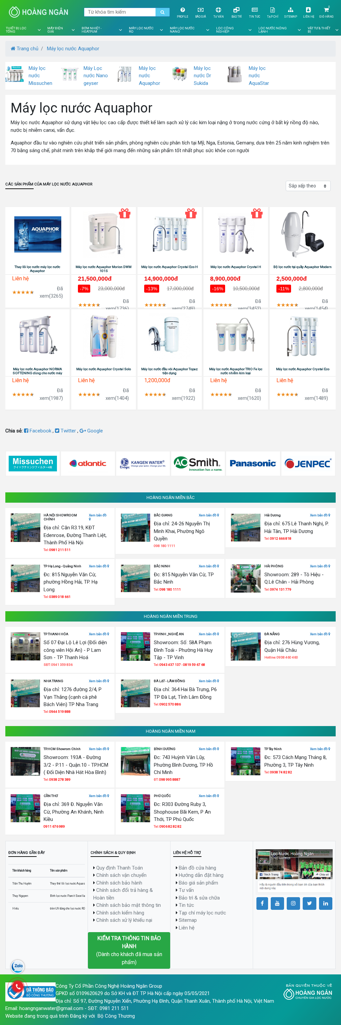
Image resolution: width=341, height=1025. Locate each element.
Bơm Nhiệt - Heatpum (92, 30)
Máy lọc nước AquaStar (259, 75)
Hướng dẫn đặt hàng (201, 875)
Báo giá (200, 16)
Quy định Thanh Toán (119, 868)
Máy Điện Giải (55, 30)
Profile (182, 16)
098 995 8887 (169, 779)
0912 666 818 (280, 538)
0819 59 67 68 (194, 664)
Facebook (40, 431)
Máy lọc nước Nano (182, 30)
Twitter (68, 431)
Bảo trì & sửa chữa (199, 898)
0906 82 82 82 (170, 826)
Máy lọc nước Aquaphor (73, 49)
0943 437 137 (170, 664)
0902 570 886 (170, 704)
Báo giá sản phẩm (198, 883)
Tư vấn (218, 16)
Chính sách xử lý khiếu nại (124, 920)
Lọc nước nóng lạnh (272, 30)
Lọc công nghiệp (225, 30)
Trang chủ (26, 49)
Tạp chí (272, 16)
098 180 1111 (170, 589)
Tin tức (254, 16)
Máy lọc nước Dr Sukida (202, 75)
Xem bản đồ (98, 515)
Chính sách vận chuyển (121, 875)
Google (94, 431)
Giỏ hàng (326, 16)
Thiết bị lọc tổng (16, 30)
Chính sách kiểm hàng (120, 913)
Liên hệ (308, 16)
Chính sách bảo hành (119, 883)
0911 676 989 (54, 826)
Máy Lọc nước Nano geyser (96, 75)
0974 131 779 (280, 589)
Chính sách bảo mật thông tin (128, 905)
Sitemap (290, 16)
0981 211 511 (60, 550)
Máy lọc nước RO (141, 30)
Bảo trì (236, 16)
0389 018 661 (60, 597)
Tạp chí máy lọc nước (202, 913)
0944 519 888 (60, 711)
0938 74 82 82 (281, 772)
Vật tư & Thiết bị (319, 30)
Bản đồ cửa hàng (197, 868)
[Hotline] (17, 986)
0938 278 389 (60, 779)
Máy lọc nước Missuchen (40, 75)
